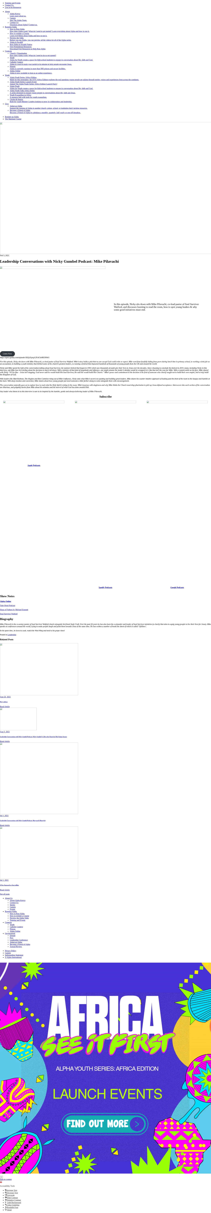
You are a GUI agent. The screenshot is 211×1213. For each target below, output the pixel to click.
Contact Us (9, 5)
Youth (7, 75)
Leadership (12, 635)
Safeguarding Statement (14, 955)
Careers (13, 907)
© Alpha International (13, 957)
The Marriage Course (13, 119)
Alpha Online (5, 601)
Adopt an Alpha (16, 942)
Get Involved (10, 933)
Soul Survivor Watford (8, 614)
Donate (12, 936)
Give (7, 104)
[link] (105, 1068)
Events (12, 909)
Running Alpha (11, 27)
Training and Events (12, 3)
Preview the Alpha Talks (19, 918)
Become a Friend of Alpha (20, 944)
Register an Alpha (12, 117)
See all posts (5, 894)
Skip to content (6, 1179)
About (7, 11)
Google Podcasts (177, 587)
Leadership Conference (19, 940)
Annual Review (16, 947)
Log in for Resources (13, 7)
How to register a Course (19, 916)
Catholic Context (16, 927)
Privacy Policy (10, 951)
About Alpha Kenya (17, 900)
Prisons (12, 929)
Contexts (8, 51)
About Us (8, 898)
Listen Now (7, 354)
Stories (12, 905)
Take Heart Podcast (7, 605)
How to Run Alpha (17, 914)
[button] (1, 1182)
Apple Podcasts (33, 465)
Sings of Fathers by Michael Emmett (14, 610)
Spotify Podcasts (105, 587)
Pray (11, 938)
